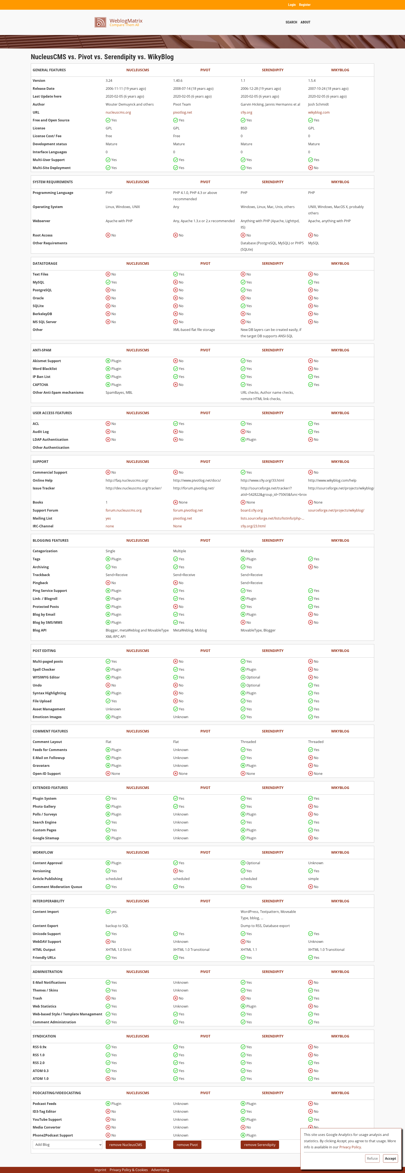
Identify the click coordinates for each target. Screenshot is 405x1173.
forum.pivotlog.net (188, 510)
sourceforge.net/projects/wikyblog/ (336, 510)
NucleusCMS (137, 70)
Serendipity (273, 70)
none (110, 526)
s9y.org (246, 112)
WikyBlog (340, 70)
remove (125, 1144)
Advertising (160, 1170)
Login (292, 5)
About (305, 22)
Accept (390, 1158)
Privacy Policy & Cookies (129, 1170)
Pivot (205, 70)
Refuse (372, 1158)
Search (291, 22)
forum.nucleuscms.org (124, 510)
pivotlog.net (182, 112)
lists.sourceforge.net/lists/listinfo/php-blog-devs (273, 518)
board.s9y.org (252, 510)
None (177, 526)
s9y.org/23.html (253, 526)
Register (304, 5)
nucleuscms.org (118, 112)
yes (108, 518)
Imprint (100, 1170)
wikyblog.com (319, 112)
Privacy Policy (350, 1147)
